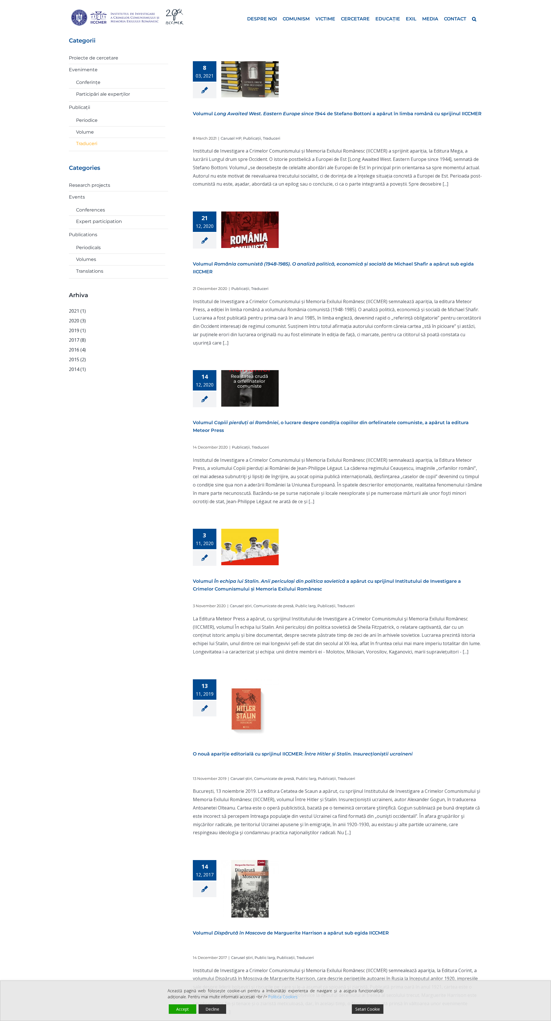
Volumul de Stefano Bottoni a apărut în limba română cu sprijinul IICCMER (337, 113)
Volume (85, 132)
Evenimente (83, 69)
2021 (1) (77, 311)
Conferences (90, 210)
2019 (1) (77, 330)
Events (77, 197)
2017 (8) (77, 340)
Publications (83, 234)
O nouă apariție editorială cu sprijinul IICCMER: (303, 754)
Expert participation (99, 221)
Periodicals (88, 247)
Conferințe (88, 82)
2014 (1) (77, 369)
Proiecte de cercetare (93, 58)
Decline (212, 1009)
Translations (89, 271)
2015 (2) (77, 359)
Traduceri (271, 138)
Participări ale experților (103, 94)
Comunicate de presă (273, 605)
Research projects (89, 185)
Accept (182, 1009)
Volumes (86, 259)
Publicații (252, 138)
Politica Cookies (283, 996)
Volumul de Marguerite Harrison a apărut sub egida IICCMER (291, 933)
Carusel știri (241, 605)
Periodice (87, 120)
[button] (474, 18)
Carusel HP (231, 138)
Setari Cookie (367, 1009)
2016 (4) (77, 350)
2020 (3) (77, 321)
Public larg (305, 605)
